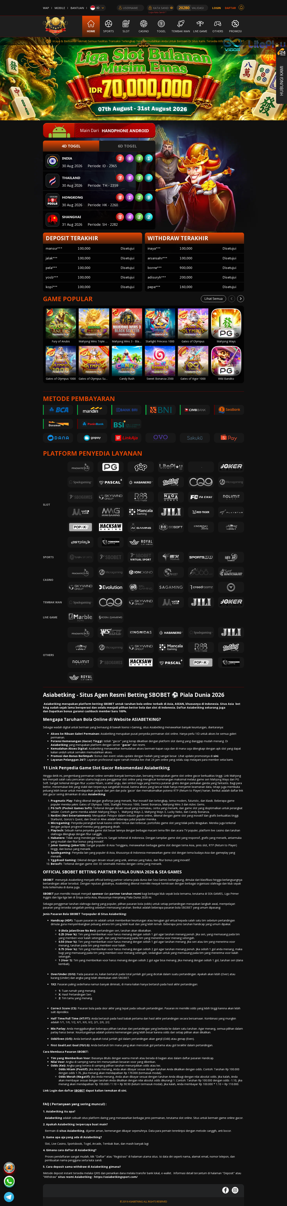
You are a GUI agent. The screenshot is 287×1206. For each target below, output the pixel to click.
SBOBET (48, 880)
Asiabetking (96, 794)
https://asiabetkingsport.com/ (116, 1177)
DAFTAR (230, 8)
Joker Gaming (60, 845)
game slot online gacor (185, 776)
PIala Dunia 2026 (137, 897)
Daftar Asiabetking (190, 707)
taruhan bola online (138, 704)
